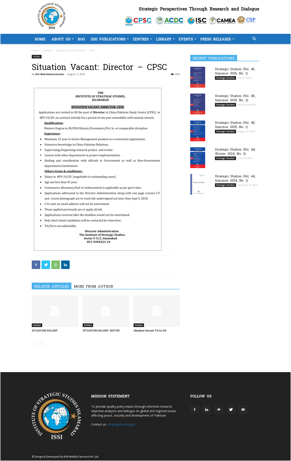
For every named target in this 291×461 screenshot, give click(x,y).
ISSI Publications (108, 39)
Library (163, 39)
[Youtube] (243, 409)
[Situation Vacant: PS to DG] (157, 311)
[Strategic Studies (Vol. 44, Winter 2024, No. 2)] (197, 157)
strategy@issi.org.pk (121, 424)
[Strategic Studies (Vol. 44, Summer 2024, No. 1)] (197, 184)
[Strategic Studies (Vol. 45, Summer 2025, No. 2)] (197, 104)
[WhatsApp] (55, 264)
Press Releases (215, 39)
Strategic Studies (225, 77)
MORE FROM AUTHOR (93, 286)
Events (186, 39)
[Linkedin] (65, 264)
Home (40, 39)
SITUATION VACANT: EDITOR (101, 330)
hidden (47, 50)
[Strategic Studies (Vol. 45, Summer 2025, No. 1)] (197, 130)
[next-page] (41, 343)
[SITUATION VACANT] (55, 311)
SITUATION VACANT (45, 330)
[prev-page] (34, 343)
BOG (81, 39)
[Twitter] (46, 264)
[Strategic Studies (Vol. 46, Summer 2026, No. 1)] (197, 77)
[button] (254, 39)
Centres (141, 39)
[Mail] (219, 409)
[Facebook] (36, 264)
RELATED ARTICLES (51, 286)
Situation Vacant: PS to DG (150, 330)
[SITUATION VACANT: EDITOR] (106, 311)
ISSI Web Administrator (49, 74)
